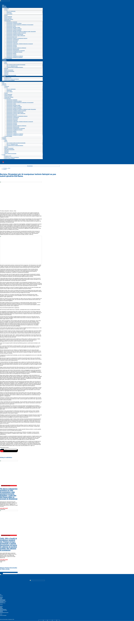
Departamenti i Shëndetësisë (13, 39)
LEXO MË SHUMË (4, 508)
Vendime (1, 607)
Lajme (5, 62)
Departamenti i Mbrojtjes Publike (13, 27)
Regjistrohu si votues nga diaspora (11, 79)
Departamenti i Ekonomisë (12, 41)
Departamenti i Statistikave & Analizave (15, 56)
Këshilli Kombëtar (8, 17)
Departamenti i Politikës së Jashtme (14, 28)
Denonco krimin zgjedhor (9, 80)
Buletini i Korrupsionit (8, 70)
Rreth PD (4, 6)
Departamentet (7, 20)
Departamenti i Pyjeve (11, 26)
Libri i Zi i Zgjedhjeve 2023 (12, 66)
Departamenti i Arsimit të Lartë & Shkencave (16, 35)
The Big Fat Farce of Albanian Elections (14, 67)
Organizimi (6, 8)
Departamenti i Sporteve (12, 45)
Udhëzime (1, 608)
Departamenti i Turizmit (11, 54)
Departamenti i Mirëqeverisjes (13, 49)
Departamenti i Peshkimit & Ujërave (14, 23)
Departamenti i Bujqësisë (12, 22)
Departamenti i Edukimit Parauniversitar (15, 34)
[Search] (2, 451)
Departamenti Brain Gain (12, 37)
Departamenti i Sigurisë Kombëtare (14, 30)
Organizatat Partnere (8, 19)
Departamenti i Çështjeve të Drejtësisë (14, 57)
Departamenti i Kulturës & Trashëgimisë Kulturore (17, 38)
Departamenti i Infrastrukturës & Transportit (16, 50)
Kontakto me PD (7, 77)
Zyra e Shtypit (9, 13)
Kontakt (4, 76)
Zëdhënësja (9, 12)
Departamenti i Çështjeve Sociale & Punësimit (16, 32)
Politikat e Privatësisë (3, 615)
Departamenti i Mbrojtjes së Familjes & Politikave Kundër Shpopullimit (21, 31)
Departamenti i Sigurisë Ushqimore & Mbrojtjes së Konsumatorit (20, 24)
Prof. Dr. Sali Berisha (11, 11)
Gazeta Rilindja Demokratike (10, 75)
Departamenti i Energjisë (12, 46)
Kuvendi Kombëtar (8, 58)
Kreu (3, 5)
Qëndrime (6, 72)
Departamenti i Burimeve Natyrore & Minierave (16, 47)
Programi (4, 59)
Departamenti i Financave (12, 42)
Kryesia (5, 15)
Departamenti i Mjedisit (11, 53)
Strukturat (1, 597)
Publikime (4, 60)
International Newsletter (9, 71)
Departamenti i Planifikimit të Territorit (14, 52)
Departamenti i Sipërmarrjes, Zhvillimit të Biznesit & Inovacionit (20, 43)
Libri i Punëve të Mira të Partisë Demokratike (16, 64)
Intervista (6, 74)
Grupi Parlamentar (8, 16)
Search (2, 449)
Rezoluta (6, 68)
